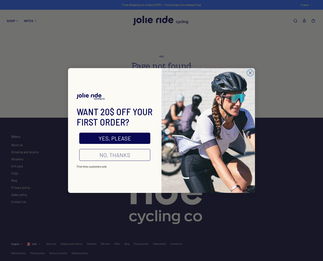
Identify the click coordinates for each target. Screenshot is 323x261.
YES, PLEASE (115, 138)
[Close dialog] (250, 73)
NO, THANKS (114, 155)
